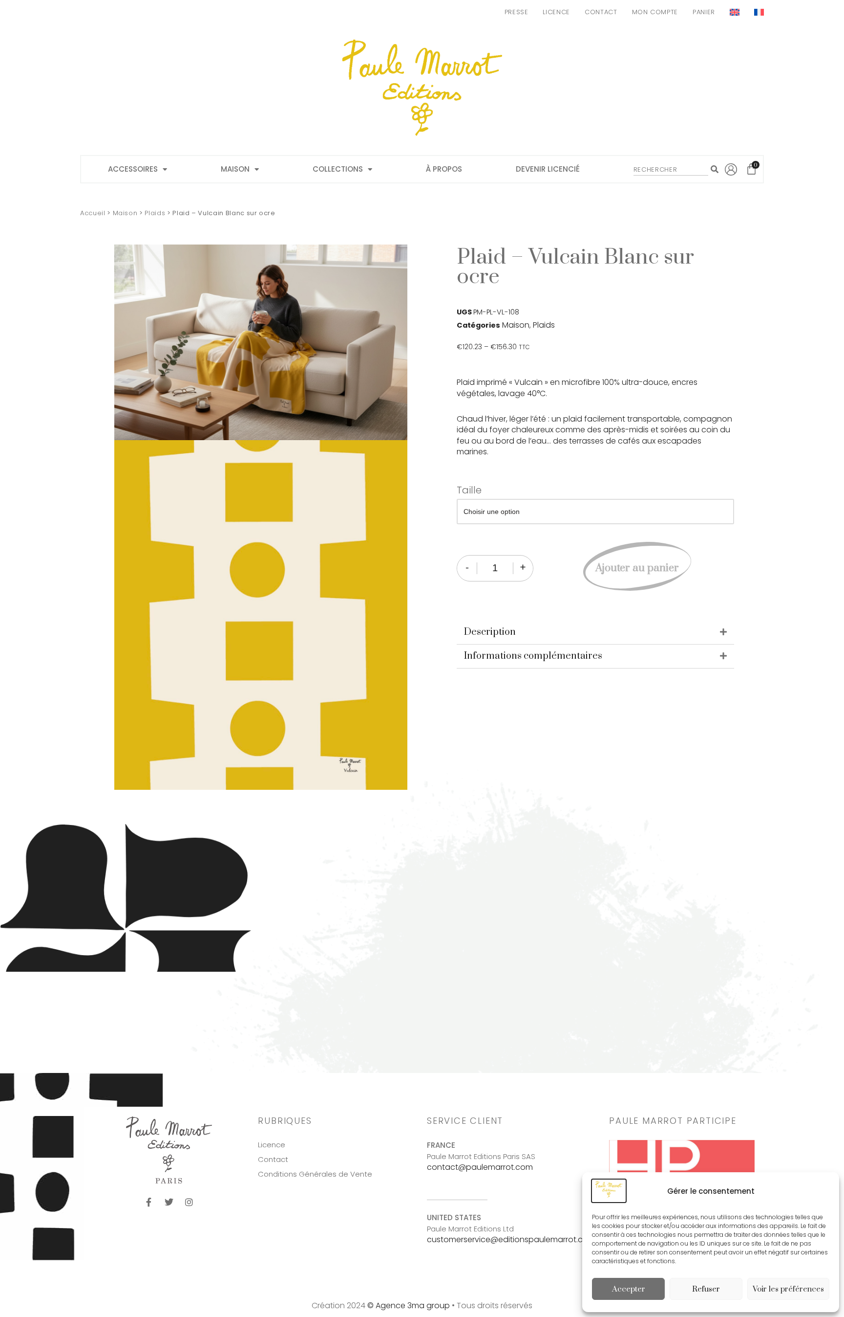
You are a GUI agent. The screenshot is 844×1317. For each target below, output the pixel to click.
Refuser (706, 1289)
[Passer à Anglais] (734, 12)
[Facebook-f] (149, 1202)
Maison (235, 169)
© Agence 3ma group (408, 1305)
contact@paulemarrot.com (480, 1167)
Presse (516, 12)
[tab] (595, 633)
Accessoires (133, 169)
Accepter (628, 1289)
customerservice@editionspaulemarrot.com (511, 1239)
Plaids (155, 213)
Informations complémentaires (533, 656)
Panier (704, 12)
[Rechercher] (714, 169)
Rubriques (285, 1121)
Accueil (93, 213)
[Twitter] (169, 1202)
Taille (469, 490)
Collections (338, 169)
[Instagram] (189, 1202)
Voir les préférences (788, 1289)
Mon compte (655, 12)
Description (490, 632)
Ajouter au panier (637, 568)
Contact (601, 12)
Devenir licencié (548, 169)
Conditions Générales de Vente (315, 1174)
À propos (444, 169)
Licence (556, 12)
